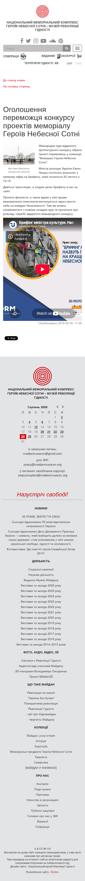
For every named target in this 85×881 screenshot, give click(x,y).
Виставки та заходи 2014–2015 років (41, 644)
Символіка (41, 762)
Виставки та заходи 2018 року (41, 628)
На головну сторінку (16, 86)
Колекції (41, 727)
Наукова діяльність (41, 574)
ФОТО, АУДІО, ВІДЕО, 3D (41, 652)
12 (36, 427)
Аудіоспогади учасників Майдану (41, 666)
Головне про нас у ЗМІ (42, 816)
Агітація (41, 741)
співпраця (11, 56)
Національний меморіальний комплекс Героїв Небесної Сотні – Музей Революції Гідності (42, 26)
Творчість (41, 757)
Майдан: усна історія (41, 735)
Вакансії (42, 821)
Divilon (55, 872)
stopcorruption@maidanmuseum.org (42, 475)
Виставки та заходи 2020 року (41, 617)
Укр (69, 63)
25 (29, 436)
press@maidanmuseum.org (42, 464)
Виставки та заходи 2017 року (41, 633)
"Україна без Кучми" (41, 698)
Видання (48, 56)
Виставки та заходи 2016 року (41, 639)
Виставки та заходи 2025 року (41, 591)
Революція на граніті (41, 692)
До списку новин (14, 80)
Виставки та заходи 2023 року (41, 601)
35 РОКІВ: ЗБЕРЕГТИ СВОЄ (41, 516)
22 (55, 431)
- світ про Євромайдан (41, 714)
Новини (41, 508)
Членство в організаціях (42, 800)
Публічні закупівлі (42, 810)
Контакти (42, 784)
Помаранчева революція (41, 703)
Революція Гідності (41, 709)
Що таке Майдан (40, 684)
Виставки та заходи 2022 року (41, 607)
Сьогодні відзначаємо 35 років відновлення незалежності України (41, 524)
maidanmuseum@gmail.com (42, 453)
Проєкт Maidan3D (41, 676)
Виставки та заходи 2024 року (41, 596)
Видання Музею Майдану (41, 580)
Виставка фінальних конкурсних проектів (19, 170)
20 (42, 431)
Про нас (42, 775)
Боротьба (41, 746)
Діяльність (41, 561)
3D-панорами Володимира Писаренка (41, 671)
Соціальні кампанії (41, 569)
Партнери (42, 794)
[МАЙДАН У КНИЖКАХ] (41, 768)
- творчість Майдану (40, 719)
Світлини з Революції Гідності (41, 660)
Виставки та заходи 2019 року (41, 623)
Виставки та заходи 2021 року (41, 612)
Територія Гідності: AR (41, 63)
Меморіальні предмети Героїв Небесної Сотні (41, 751)
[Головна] (42, 11)
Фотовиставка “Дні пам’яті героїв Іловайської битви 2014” (41, 551)
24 (23, 436)
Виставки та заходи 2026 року (41, 585)
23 (62, 431)
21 (49, 431)
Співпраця (42, 826)
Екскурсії (68, 56)
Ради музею (42, 789)
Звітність (42, 805)
